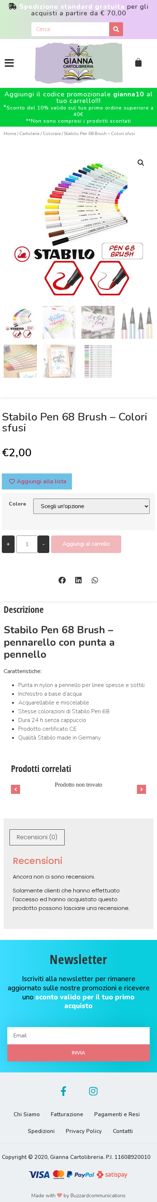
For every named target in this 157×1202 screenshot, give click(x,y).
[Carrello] (138, 62)
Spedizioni (41, 1131)
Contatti (123, 1131)
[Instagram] (93, 1091)
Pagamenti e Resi (117, 1114)
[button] (62, 580)
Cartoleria (29, 134)
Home (10, 134)
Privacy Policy (84, 1131)
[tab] (37, 837)
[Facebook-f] (63, 1091)
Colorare (52, 134)
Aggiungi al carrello (86, 544)
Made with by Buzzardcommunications (78, 1195)
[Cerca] (116, 29)
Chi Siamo (27, 1114)
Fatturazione (67, 1114)
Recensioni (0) (37, 837)
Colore (17, 504)
